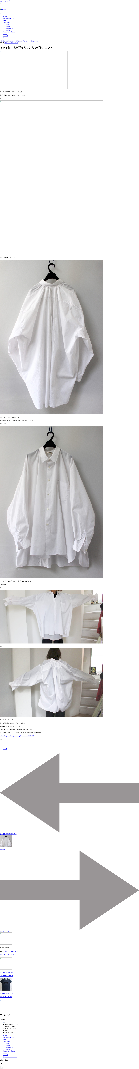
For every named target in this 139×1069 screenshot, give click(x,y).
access (5, 34)
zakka (8, 30)
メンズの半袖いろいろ (6, 976)
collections (6, 22)
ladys (7, 24)
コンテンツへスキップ (6, 1)
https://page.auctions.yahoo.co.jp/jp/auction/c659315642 (17, 736)
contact (5, 36)
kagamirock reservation (10, 38)
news (4, 20)
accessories (9, 28)
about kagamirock (8, 18)
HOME (5, 16)
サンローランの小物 (6, 997)
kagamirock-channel (9, 32)
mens (8, 26)
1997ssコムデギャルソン (7, 955)
